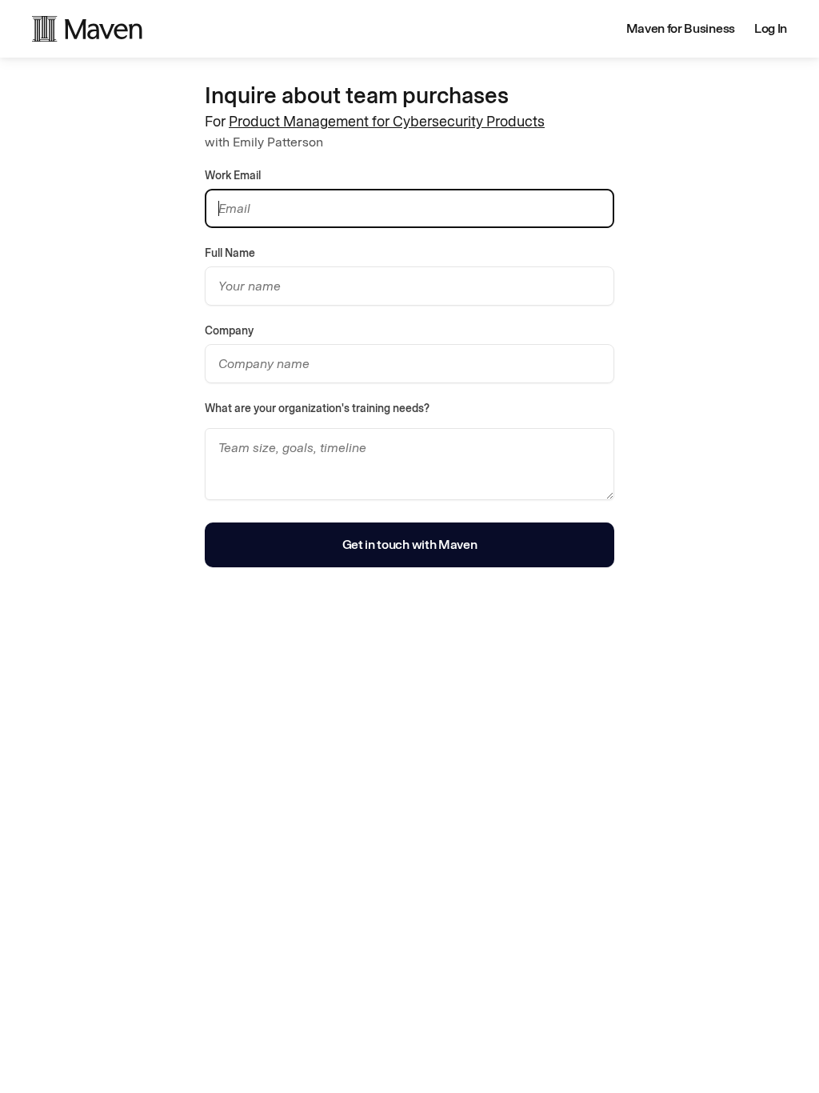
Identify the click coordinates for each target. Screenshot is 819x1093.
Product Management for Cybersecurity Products (387, 121)
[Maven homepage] (87, 29)
